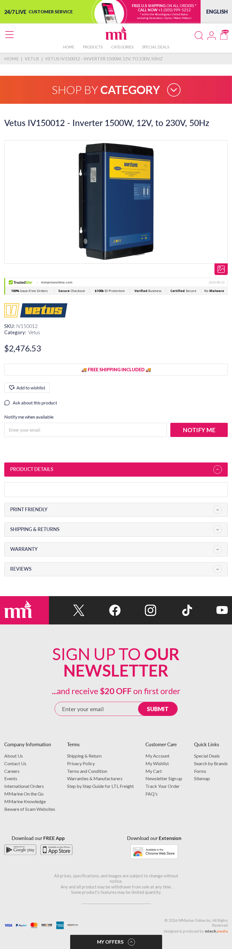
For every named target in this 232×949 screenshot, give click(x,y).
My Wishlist (157, 763)
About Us (13, 755)
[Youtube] (210, 610)
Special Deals (207, 755)
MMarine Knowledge (25, 801)
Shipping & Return (84, 755)
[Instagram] (138, 610)
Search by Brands (211, 763)
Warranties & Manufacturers (95, 778)
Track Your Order (162, 786)
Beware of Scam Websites (29, 809)
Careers (12, 771)
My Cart (153, 771)
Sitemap (202, 778)
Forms (200, 771)
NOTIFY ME (199, 429)
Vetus (34, 332)
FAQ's (151, 793)
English (217, 11)
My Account (157, 755)
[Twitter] (67, 610)
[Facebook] (102, 610)
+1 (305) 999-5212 (174, 10)
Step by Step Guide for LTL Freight (100, 786)
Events (10, 778)
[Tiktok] (174, 610)
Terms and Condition (87, 771)
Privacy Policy (81, 763)
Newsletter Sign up (163, 778)
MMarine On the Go (24, 793)
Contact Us (15, 763)
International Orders (24, 786)
